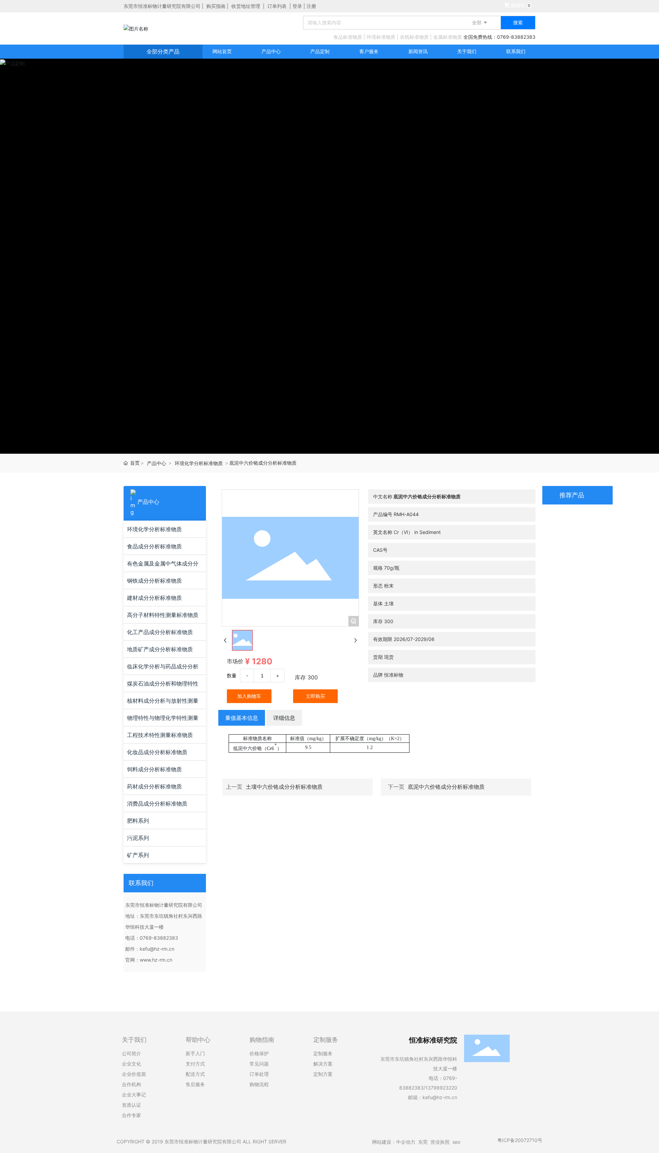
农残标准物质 (414, 37)
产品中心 (271, 51)
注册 (311, 6)
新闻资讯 (418, 51)
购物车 (519, 5)
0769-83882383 (516, 37)
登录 (297, 6)
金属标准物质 (447, 37)
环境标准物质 (381, 37)
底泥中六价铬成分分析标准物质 (446, 786)
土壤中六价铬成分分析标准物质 (284, 786)
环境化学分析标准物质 (199, 463)
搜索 (518, 22)
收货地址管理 (245, 6)
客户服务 (369, 51)
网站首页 (222, 51)
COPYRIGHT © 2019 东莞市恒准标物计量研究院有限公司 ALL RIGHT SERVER (201, 1141)
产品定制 (320, 51)
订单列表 (277, 6)
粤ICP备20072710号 (519, 1140)
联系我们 (515, 51)
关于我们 (466, 51)
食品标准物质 (347, 37)
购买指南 (216, 6)
